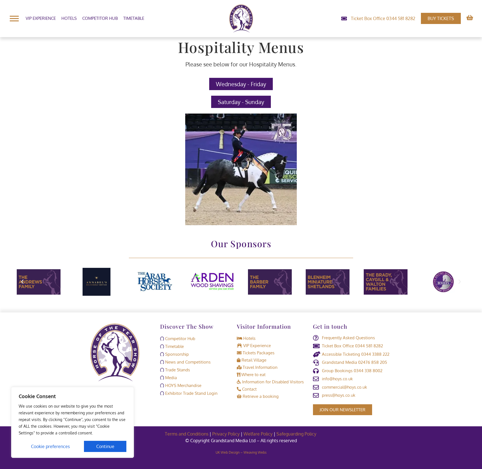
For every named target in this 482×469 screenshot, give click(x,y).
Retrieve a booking (260, 396)
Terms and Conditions (186, 434)
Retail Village (253, 360)
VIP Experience (41, 18)
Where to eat (253, 374)
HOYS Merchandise (182, 385)
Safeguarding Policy (296, 434)
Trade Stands (177, 369)
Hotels (69, 18)
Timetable (133, 18)
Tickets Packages (258, 352)
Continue (105, 446)
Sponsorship (176, 354)
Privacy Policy (226, 434)
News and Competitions (187, 362)
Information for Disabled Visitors (272, 381)
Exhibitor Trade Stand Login (191, 393)
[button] (22, 282)
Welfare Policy (258, 434)
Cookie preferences (50, 446)
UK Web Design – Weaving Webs (241, 452)
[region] (72, 422)
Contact (249, 389)
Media (170, 377)
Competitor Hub (100, 18)
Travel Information (260, 367)
